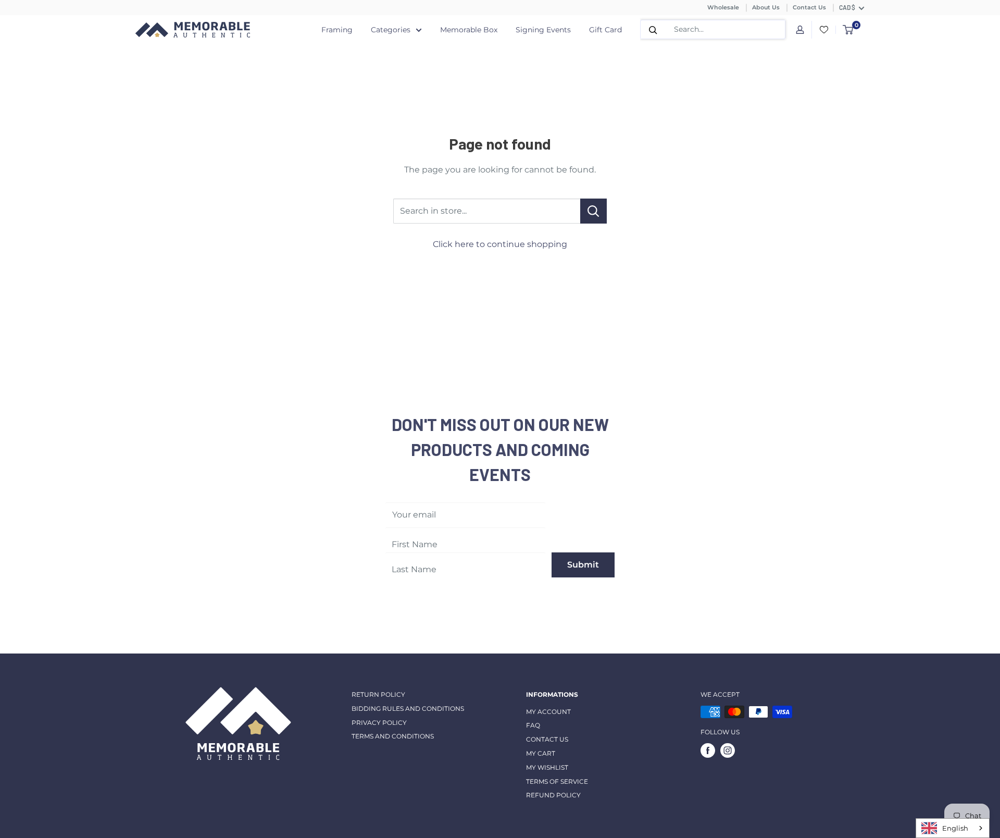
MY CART (540, 753)
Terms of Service (557, 781)
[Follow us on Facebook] (708, 750)
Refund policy (553, 795)
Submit (583, 565)
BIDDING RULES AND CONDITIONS (408, 708)
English (955, 828)
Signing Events (543, 29)
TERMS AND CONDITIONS (393, 736)
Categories (390, 29)
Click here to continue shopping (500, 244)
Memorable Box (468, 29)
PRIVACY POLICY (379, 722)
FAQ (533, 725)
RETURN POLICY (378, 694)
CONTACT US (547, 739)
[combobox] (953, 828)
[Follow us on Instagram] (727, 750)
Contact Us (809, 7)
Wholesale (723, 7)
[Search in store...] (593, 211)
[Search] (653, 29)
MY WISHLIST (547, 767)
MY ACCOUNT (548, 712)
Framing (337, 29)
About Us (766, 7)
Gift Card (605, 29)
